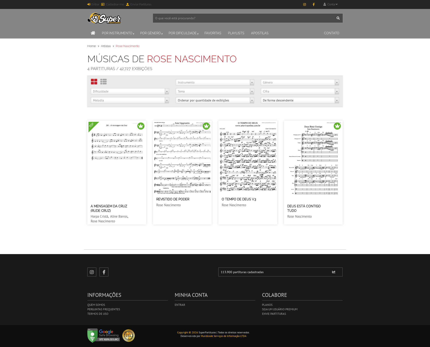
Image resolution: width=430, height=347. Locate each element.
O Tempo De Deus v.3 (239, 199)
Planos (267, 305)
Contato (331, 33)
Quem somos (96, 305)
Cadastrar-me (115, 4)
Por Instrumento (117, 33)
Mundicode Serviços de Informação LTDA (223, 336)
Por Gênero (150, 33)
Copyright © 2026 (187, 332)
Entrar (95, 4)
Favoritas (212, 33)
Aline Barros (118, 216)
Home (91, 46)
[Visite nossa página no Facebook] (313, 4)
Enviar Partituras (140, 4)
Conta (331, 4)
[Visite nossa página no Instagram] (304, 4)
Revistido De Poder (172, 199)
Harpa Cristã (99, 216)
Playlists (236, 33)
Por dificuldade (183, 33)
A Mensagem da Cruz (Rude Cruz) (109, 208)
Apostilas (260, 33)
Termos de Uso (97, 314)
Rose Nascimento (103, 221)
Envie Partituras (274, 314)
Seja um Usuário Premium (279, 309)
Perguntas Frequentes (103, 309)
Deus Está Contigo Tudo (304, 208)
